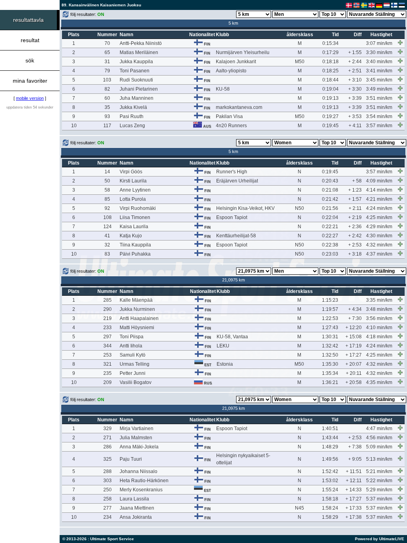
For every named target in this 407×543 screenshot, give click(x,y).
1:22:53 (330, 318)
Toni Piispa (131, 336)
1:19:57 (330, 309)
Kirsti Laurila (133, 181)
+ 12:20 (353, 327)
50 (107, 181)
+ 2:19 (355, 217)
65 (107, 52)
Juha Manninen (136, 98)
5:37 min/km (379, 499)
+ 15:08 (353, 336)
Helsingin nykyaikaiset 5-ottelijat (243, 459)
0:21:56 (330, 208)
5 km (233, 23)
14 (107, 172)
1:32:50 (330, 355)
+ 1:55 (355, 52)
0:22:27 (330, 236)
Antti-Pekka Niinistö (141, 43)
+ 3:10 (355, 80)
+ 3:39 (355, 98)
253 (107, 355)
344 (107, 346)
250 (107, 490)
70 (107, 43)
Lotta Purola (133, 199)
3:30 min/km (379, 52)
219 (107, 318)
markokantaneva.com (239, 107)
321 (107, 364)
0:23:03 (330, 254)
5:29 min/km (379, 490)
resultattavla (28, 20)
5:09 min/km (379, 447)
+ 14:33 (353, 490)
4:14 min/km (379, 190)
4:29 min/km (379, 226)
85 (107, 199)
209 (107, 382)
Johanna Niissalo (138, 471)
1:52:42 (330, 471)
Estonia (225, 364)
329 (107, 428)
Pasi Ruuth (131, 116)
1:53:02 (330, 480)
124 (107, 226)
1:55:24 (330, 490)
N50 (299, 208)
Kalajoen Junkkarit (236, 61)
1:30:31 (330, 336)
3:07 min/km (379, 43)
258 (107, 499)
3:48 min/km (379, 309)
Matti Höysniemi (137, 327)
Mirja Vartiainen (136, 428)
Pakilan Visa (229, 116)
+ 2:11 (355, 208)
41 (107, 236)
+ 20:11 (354, 373)
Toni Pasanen (134, 71)
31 (107, 61)
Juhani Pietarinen (139, 89)
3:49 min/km (379, 89)
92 (107, 208)
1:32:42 (330, 346)
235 (107, 373)
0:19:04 (330, 89)
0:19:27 (330, 116)
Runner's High (231, 172)
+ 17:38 (353, 517)
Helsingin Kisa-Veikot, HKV (245, 208)
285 (107, 300)
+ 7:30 (355, 318)
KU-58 (223, 89)
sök (29, 60)
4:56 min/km (379, 437)
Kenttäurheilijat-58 (236, 236)
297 (107, 336)
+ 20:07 (353, 364)
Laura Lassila (134, 499)
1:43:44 (330, 437)
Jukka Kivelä (133, 107)
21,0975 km (233, 279)
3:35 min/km (379, 300)
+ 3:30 (355, 89)
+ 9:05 (355, 459)
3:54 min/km (379, 116)
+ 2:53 (355, 245)
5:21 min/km (379, 471)
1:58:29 (330, 517)
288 (107, 471)
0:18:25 (330, 71)
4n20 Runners (231, 125)
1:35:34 (330, 373)
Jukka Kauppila (136, 61)
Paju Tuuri (131, 459)
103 (107, 80)
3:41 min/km (379, 71)
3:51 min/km (379, 98)
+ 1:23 (355, 190)
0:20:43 (330, 181)
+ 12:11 (354, 480)
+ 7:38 (355, 447)
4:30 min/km (379, 236)
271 (107, 437)
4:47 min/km (379, 428)
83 (107, 254)
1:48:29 (330, 447)
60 (107, 98)
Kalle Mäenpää (136, 300)
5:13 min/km (379, 459)
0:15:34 (330, 43)
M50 (299, 61)
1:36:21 (330, 382)
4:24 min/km (379, 208)
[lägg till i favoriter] (400, 42)
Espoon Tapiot (231, 217)
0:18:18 (330, 61)
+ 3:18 (355, 254)
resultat (30, 40)
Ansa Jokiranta (136, 517)
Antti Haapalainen (139, 318)
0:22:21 (330, 226)
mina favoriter (30, 81)
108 (107, 217)
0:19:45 (330, 125)
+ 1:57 (355, 199)
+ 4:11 (355, 125)
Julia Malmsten (136, 437)
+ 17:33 (353, 508)
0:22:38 (330, 245)
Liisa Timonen (135, 217)
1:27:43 (330, 327)
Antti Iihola (131, 346)
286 (107, 447)
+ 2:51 (355, 71)
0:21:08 (330, 190)
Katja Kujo (131, 236)
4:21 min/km (379, 199)
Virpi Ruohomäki (138, 208)
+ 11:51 (354, 471)
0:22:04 (330, 217)
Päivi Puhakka (135, 254)
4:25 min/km (379, 217)
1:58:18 (330, 499)
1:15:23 (330, 300)
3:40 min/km (379, 61)
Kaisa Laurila (134, 226)
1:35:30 (330, 364)
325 (107, 459)
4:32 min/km (379, 245)
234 (107, 517)
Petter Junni (132, 373)
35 (107, 107)
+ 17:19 (353, 346)
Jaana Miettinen (137, 508)
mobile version (30, 98)
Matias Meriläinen (139, 52)
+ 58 (357, 181)
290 (107, 309)
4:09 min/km (379, 181)
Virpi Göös (131, 172)
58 (107, 190)
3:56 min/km (379, 318)
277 (107, 508)
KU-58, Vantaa (232, 336)
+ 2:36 (355, 226)
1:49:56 (330, 459)
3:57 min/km (379, 125)
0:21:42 (330, 199)
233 (107, 327)
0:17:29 (330, 52)
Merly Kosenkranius (141, 490)
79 (107, 71)
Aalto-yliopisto (231, 71)
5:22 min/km (379, 480)
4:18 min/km (379, 336)
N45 (299, 508)
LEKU (223, 346)
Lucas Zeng (132, 125)
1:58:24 (330, 508)
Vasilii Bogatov (135, 382)
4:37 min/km (379, 254)
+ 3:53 (355, 116)
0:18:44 (330, 80)
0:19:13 (330, 98)
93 (107, 116)
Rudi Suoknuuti (136, 80)
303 (107, 480)
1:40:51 (330, 428)
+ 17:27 (353, 355)
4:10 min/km (379, 327)
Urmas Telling (134, 364)
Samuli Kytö (132, 355)
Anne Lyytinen (135, 190)
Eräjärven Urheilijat (237, 181)
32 (107, 245)
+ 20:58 (353, 382)
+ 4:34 (355, 309)
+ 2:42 (355, 236)
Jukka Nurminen (137, 309)
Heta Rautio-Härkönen (144, 480)
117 (107, 125)
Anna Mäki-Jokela (139, 447)
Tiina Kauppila (135, 245)
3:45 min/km (379, 80)
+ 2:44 (355, 61)
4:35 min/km (379, 382)
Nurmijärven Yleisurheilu (242, 52)
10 (74, 125)
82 (107, 89)
